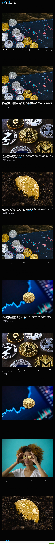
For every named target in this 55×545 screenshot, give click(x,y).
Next (7, 540)
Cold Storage (4, 54)
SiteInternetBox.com (8, 2)
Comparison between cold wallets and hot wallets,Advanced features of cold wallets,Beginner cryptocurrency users (23, 167)
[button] (52, 2)
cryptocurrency (12, 54)
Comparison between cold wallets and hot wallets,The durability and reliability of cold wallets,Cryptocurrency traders (26, 61)
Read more (31, 51)
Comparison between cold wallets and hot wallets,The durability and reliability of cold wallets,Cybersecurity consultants (25, 8)
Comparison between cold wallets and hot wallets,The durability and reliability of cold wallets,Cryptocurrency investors (26, 114)
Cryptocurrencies (5, 106)
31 (5, 540)
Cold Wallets (8, 54)
